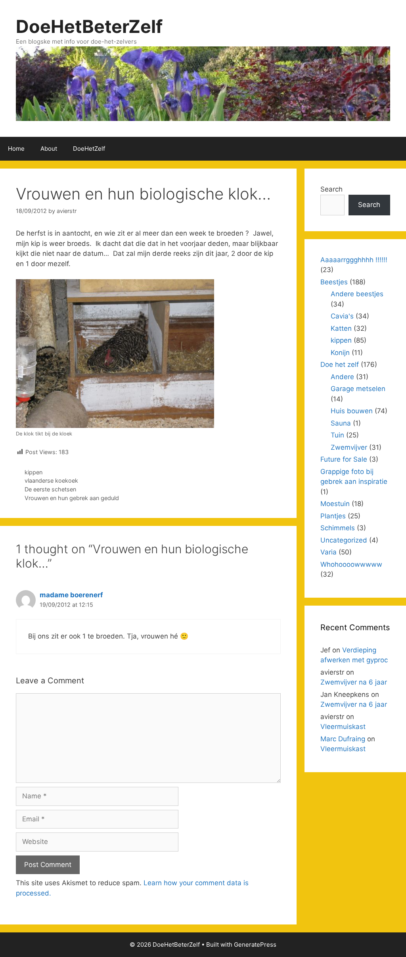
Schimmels (337, 528)
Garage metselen (358, 389)
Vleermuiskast (343, 727)
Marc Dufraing (342, 739)
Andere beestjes (357, 294)
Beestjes (334, 282)
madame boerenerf (71, 595)
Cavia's (342, 316)
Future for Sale (343, 459)
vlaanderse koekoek (51, 480)
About (48, 148)
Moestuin (335, 504)
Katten (341, 328)
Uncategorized (343, 540)
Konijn (340, 353)
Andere (342, 377)
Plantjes (333, 516)
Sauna (341, 423)
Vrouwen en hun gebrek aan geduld (72, 498)
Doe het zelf (339, 364)
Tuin (337, 435)
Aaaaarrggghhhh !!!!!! (353, 260)
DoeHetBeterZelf (89, 26)
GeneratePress (255, 944)
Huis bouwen (352, 411)
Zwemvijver (349, 447)
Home (16, 148)
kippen (33, 472)
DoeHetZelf (89, 148)
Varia (328, 552)
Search (331, 189)
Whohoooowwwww (351, 564)
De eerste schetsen (50, 489)
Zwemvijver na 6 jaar (353, 682)
